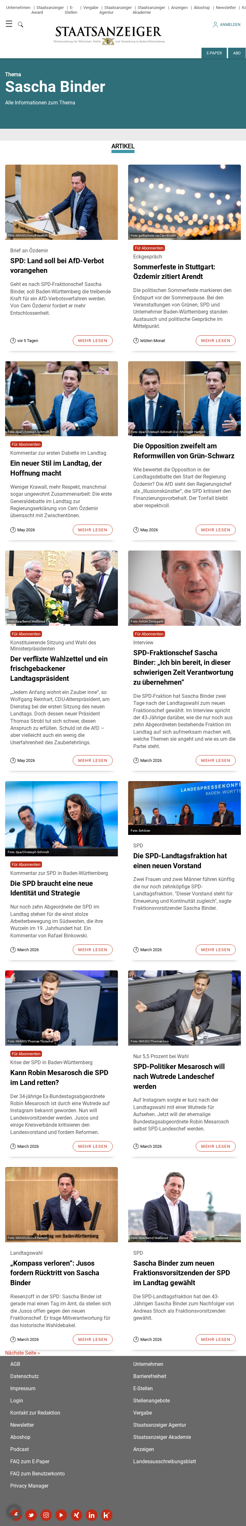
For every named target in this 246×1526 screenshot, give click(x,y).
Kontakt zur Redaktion (35, 1413)
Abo (237, 53)
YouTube (61, 1515)
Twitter (31, 1515)
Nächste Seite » (22, 1353)
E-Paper (214, 53)
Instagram (46, 1515)
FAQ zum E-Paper (29, 1461)
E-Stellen (71, 10)
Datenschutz (24, 1376)
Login (16, 1401)
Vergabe (90, 7)
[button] (14, 1512)
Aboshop (202, 7)
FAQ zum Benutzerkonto (37, 1474)
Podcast (19, 1449)
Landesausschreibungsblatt (164, 1461)
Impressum (23, 1388)
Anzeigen (179, 7)
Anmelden (230, 24)
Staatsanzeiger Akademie (149, 10)
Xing (76, 1515)
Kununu (107, 1515)
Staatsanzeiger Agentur (159, 1425)
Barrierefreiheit (149, 1376)
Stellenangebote (151, 1401)
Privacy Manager (29, 1486)
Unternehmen (18, 7)
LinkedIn (91, 1515)
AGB (15, 1364)
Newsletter (226, 7)
